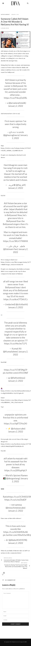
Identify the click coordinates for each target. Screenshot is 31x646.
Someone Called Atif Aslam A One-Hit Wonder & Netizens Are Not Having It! (15, 21)
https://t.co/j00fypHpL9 (15, 470)
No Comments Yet (10, 580)
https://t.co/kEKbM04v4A (15, 532)
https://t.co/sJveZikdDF (15, 499)
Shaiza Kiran (5, 28)
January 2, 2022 (15, 106)
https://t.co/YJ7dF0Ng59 (15, 369)
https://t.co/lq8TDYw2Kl (15, 423)
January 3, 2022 (15, 307)
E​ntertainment (5, 14)
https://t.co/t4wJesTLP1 (15, 343)
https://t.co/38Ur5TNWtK (15, 241)
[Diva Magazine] (15, 3)
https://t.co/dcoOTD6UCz (15, 299)
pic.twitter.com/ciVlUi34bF (15, 372)
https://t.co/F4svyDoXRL (15, 98)
